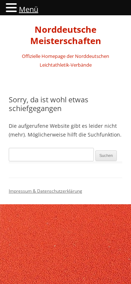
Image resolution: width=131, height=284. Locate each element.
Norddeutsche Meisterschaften (65, 35)
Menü (28, 9)
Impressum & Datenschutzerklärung (45, 191)
